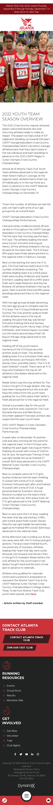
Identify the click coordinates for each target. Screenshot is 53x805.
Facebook (15, 754)
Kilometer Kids (15, 700)
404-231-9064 (26, 778)
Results (11, 695)
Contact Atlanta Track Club (26, 639)
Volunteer (12, 736)
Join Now (12, 731)
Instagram (38, 754)
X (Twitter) (21, 754)
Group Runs (14, 690)
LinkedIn (32, 754)
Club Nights (13, 745)
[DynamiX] (26, 786)
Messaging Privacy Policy (26, 769)
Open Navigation (26, 795)
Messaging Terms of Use (26, 772)
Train (9, 740)
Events (11, 686)
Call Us (4, 800)
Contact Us (48, 800)
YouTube (26, 754)
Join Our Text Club (20, 647)
